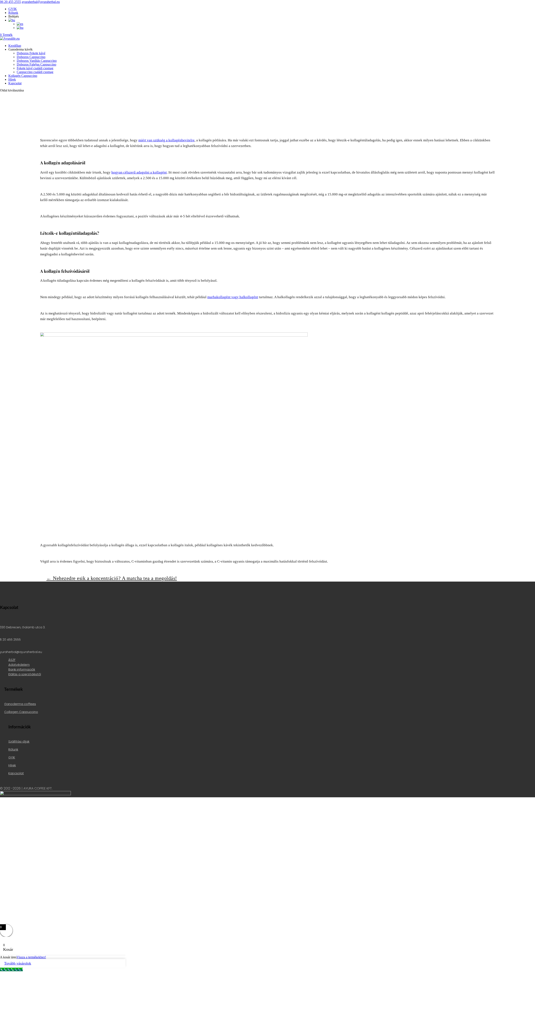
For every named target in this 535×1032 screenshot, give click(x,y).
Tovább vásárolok (17, 963)
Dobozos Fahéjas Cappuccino (36, 64)
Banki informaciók (21, 669)
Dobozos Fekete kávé (31, 53)
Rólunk (13, 12)
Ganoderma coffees (20, 704)
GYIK (12, 9)
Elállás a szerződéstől (24, 674)
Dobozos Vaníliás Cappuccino (37, 60)
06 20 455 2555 (10, 2)
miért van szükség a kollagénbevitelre (166, 140)
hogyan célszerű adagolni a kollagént (139, 172)
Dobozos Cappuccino (31, 57)
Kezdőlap (14, 45)
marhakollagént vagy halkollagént (232, 297)
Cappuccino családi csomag (35, 72)
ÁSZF (11, 660)
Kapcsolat (15, 83)
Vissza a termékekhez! (31, 957)
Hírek (12, 79)
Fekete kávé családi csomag (35, 68)
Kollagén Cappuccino (22, 75)
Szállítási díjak (18, 741)
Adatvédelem (19, 664)
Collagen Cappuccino (21, 712)
